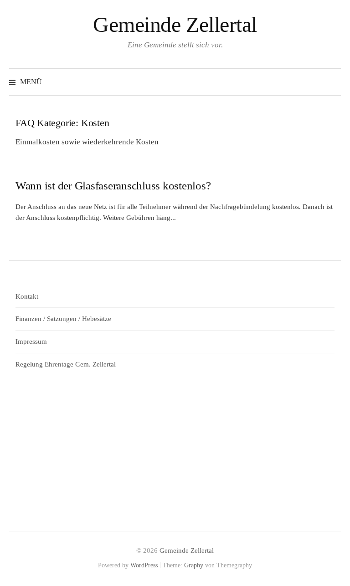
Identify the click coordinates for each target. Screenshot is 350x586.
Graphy (193, 565)
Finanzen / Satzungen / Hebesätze (63, 318)
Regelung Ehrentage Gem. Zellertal (65, 364)
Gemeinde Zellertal (175, 24)
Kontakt (26, 296)
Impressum (31, 341)
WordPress (144, 565)
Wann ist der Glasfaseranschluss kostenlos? (113, 185)
